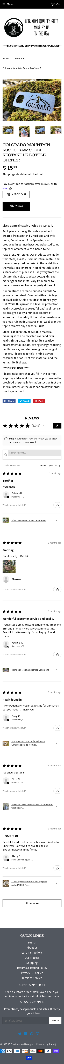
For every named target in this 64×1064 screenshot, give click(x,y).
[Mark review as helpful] (57, 505)
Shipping (8, 174)
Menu (10, 4)
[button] (43, 426)
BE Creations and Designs (20, 1044)
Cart (58, 4)
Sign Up (55, 1020)
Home (6, 58)
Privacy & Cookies (32, 973)
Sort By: (42, 465)
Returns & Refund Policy (32, 967)
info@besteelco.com (47, 996)
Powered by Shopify (46, 1044)
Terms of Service (32, 978)
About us (32, 947)
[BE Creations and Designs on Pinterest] (31, 1034)
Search (32, 942)
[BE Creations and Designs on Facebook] (25, 1034)
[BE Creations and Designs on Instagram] (37, 1034)
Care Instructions (32, 952)
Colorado (20, 58)
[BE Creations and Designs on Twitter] (20, 1034)
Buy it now (16, 206)
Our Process (32, 957)
